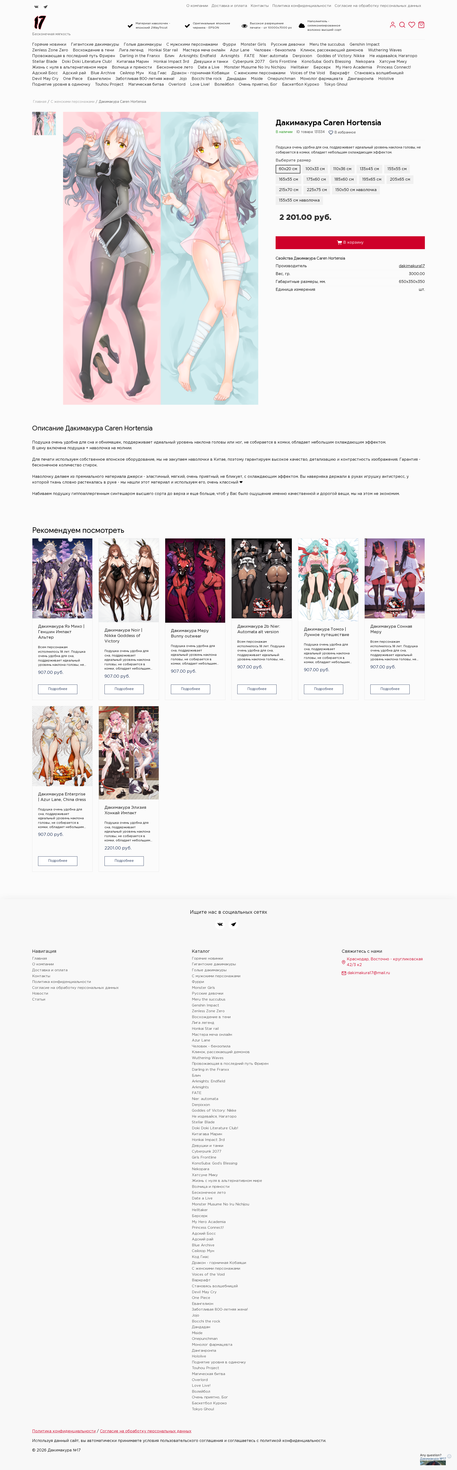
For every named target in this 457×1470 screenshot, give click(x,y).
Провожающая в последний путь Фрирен (73, 56)
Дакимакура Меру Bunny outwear (190, 633)
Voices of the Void (307, 73)
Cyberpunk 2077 (249, 62)
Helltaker (300, 67)
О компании (197, 5)
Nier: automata (273, 56)
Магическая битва (146, 84)
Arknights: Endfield (197, 56)
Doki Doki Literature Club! (87, 62)
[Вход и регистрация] (392, 27)
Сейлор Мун (132, 73)
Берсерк (322, 67)
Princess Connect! (394, 67)
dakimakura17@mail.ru (369, 973)
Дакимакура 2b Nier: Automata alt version (258, 629)
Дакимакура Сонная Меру (391, 629)
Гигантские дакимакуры (95, 44)
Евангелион (99, 79)
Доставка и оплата (229, 5)
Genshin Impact (365, 44)
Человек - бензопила (275, 50)
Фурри (229, 44)
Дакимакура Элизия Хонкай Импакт (125, 810)
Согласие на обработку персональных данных (378, 5)
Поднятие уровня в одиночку (61, 84)
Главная (39, 101)
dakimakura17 (412, 266)
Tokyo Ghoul (336, 84)
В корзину (350, 242)
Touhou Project (109, 84)
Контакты (260, 5)
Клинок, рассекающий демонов (331, 50)
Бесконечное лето (175, 67)
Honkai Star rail (163, 50)
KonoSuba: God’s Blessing (326, 62)
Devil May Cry (45, 79)
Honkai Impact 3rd (171, 62)
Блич (169, 56)
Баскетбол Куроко (300, 84)
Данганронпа (360, 79)
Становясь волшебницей (378, 73)
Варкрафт (340, 73)
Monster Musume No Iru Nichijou (255, 67)
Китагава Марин (133, 62)
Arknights (230, 56)
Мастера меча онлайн (204, 50)
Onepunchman (281, 79)
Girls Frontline (283, 62)
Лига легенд (131, 50)
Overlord (177, 84)
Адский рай (74, 73)
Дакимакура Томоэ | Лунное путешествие (326, 632)
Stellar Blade (44, 62)
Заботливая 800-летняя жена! (144, 79)
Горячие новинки (49, 44)
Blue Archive (103, 73)
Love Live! (200, 84)
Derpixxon (302, 56)
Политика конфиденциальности (301, 5)
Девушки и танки (211, 62)
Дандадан (236, 79)
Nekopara (365, 62)
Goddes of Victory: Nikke (341, 56)
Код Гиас (158, 73)
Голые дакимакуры (143, 44)
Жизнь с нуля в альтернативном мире (69, 67)
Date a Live (208, 67)
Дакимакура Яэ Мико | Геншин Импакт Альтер (61, 632)
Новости (40, 993)
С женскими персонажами (259, 73)
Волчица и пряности (132, 67)
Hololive (386, 79)
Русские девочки (288, 44)
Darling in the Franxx (140, 56)
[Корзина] (421, 27)
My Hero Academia (354, 67)
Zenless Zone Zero (50, 50)
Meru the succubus (327, 44)
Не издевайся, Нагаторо (393, 56)
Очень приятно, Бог (258, 84)
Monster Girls (253, 44)
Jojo (183, 79)
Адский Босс (45, 73)
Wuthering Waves (385, 50)
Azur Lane (239, 50)
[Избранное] (411, 27)
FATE (249, 56)
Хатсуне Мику (393, 62)
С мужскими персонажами (192, 44)
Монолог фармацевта (321, 79)
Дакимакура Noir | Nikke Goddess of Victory (123, 636)
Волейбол (224, 84)
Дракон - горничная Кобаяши (200, 73)
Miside (257, 79)
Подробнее (57, 689)
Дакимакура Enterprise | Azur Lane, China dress (62, 797)
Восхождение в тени (93, 50)
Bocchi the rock (207, 79)
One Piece (73, 79)
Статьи (38, 999)
